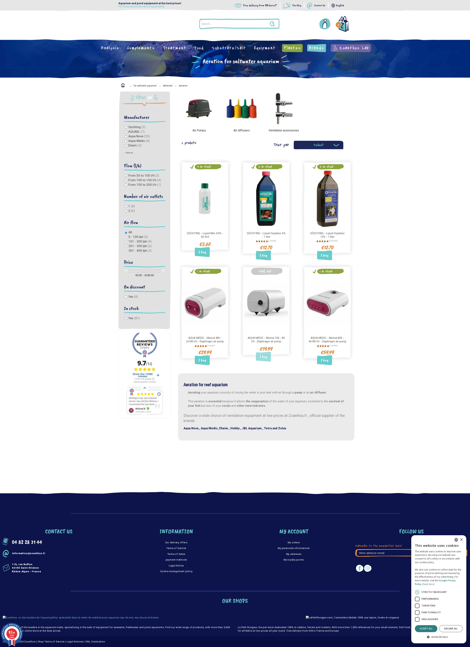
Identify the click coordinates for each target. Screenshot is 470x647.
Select (319, 145)
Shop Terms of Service (51, 641)
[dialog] (438, 589)
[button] (439, 637)
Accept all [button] (426, 628)
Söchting (136, 127)
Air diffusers (242, 130)
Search (276, 23)
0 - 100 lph (138, 237)
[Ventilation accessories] (284, 108)
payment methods (176, 559)
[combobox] (456, 540)
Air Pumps (199, 130)
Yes (133, 296)
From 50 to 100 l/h (143, 175)
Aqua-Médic (139, 141)
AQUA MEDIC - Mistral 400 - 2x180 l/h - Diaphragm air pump (205, 339)
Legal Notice (176, 565)
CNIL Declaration (95, 641)
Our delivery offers (176, 542)
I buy (202, 252)
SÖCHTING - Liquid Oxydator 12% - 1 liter (327, 235)
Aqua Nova (139, 136)
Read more (428, 584)
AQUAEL (136, 131)
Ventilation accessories (284, 130)
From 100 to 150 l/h (144, 180)
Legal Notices (75, 641)
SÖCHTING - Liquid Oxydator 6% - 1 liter (266, 235)
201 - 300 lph (140, 246)
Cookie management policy (176, 571)
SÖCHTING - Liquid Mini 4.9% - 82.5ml (205, 235)
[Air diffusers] (241, 108)
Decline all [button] (451, 628)
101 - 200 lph (140, 241)
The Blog (296, 5)
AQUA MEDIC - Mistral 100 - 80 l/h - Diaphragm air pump (266, 339)
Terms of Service (176, 548)
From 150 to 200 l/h (144, 184)
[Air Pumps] (199, 108)
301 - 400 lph (140, 250)
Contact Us (319, 5)
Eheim (135, 145)
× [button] (461, 539)
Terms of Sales (176, 554)
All (130, 232)
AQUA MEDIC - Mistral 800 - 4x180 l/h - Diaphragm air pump (327, 339)
